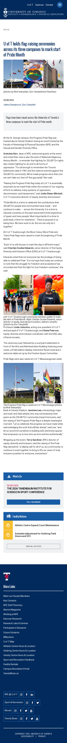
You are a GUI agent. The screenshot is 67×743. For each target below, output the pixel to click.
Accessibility (27, 736)
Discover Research (12, 618)
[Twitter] (37, 702)
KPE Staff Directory (12, 605)
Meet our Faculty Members (16, 596)
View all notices (33, 546)
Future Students (11, 632)
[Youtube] (31, 710)
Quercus (39, 5)
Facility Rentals (10, 664)
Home (6, 29)
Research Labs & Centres (15, 623)
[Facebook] (26, 694)
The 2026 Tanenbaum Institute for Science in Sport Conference (29, 490)
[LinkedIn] (32, 694)
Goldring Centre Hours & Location (19, 650)
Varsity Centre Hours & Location (18, 655)
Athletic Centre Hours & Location (19, 646)
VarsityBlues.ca (11, 673)
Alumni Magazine (12, 609)
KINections (8, 637)
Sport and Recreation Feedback (18, 659)
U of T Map (8, 641)
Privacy (42, 736)
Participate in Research (14, 628)
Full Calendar (33, 502)
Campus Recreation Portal (16, 669)
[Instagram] (21, 694)
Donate (49, 5)
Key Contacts (9, 600)
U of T (30, 5)
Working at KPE (10, 614)
